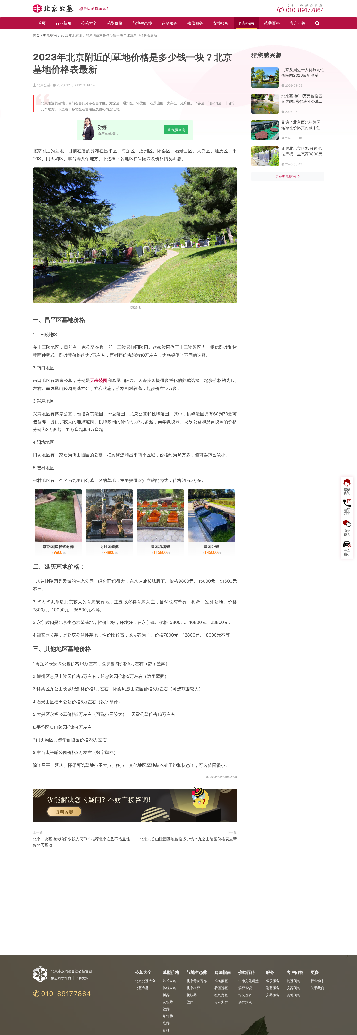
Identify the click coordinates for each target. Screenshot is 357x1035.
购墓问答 (293, 981)
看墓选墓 (221, 988)
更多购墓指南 (285, 176)
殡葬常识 (245, 988)
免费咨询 (178, 130)
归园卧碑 (211, 546)
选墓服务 (169, 23)
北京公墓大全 (145, 981)
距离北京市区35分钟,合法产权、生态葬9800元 (301, 151)
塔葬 (166, 1023)
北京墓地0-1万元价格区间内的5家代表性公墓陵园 (302, 98)
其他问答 (293, 995)
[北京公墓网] (53, 8)
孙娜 (102, 127)
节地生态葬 (142, 23)
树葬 (166, 995)
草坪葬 (168, 1016)
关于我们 (317, 988)
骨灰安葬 (221, 1002)
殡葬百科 (272, 23)
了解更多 (82, 978)
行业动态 (317, 981)
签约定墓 (221, 995)
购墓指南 (246, 23)
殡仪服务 (195, 23)
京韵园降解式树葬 (58, 546)
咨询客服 (64, 811)
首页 (42, 23)
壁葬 (166, 1009)
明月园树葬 (109, 546)
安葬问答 (293, 988)
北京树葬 (193, 988)
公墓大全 (89, 23)
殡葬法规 (245, 1002)
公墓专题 (142, 988)
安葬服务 (221, 23)
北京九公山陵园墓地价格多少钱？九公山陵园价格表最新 (188, 838)
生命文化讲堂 (248, 981)
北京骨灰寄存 (197, 981)
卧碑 (166, 1030)
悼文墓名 (245, 995)
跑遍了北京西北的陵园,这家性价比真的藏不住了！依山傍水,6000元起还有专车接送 (302, 125)
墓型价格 (114, 23)
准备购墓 (221, 981)
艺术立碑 (169, 981)
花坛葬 (168, 1002)
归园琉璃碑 (160, 546)
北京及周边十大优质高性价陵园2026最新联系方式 (302, 72)
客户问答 (297, 23)
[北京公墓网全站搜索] (317, 23)
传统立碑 (169, 988)
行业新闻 (63, 23)
